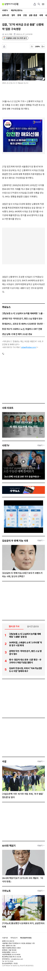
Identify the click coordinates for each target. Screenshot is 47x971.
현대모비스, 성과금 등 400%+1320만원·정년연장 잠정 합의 (23, 323)
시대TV (5, 445)
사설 (4, 761)
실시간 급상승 (33, 626)
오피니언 (5, 15)
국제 (41, 15)
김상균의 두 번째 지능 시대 (15, 540)
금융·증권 (33, 15)
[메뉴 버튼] (43, 4)
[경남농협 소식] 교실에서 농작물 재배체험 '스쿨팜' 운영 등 (23, 313)
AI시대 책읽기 (9, 845)
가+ (43, 46)
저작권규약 (13, 938)
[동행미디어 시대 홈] (10, 4)
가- (32, 46)
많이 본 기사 (14, 626)
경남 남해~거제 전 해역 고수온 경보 (17, 334)
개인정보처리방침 (25, 938)
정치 (13, 15)
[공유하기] (35, 4)
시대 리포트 (7, 407)
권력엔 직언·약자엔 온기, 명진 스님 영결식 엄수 (22, 318)
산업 (25, 15)
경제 (19, 15)
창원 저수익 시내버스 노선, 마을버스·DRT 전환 (22, 328)
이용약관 (5, 938)
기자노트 (6, 890)
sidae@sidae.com (28, 347)
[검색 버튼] (38, 4)
